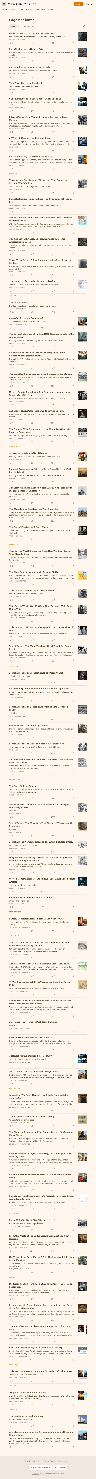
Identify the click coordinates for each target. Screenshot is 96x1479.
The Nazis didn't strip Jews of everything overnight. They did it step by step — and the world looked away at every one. (41, 613)
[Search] (84, 26)
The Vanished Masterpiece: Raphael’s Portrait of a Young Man (40, 1328)
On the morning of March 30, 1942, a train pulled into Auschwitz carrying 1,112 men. (40, 558)
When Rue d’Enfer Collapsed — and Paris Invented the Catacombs (38, 1097)
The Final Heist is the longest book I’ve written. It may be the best (37, 36)
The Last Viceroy (18, 302)
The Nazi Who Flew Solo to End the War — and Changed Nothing (37, 398)
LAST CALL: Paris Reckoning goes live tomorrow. (30, 186)
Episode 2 (13, 713)
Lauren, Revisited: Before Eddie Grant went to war (36, 918)
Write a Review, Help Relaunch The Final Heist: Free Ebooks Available (42, 880)
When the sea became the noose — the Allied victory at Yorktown (37, 988)
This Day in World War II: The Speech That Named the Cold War (41, 629)
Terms (53, 1461)
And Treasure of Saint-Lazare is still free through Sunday (33, 70)
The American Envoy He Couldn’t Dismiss (26, 593)
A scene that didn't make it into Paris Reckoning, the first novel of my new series (40, 103)
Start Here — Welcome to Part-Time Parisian (33, 1021)
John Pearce (20, 40)
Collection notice (64, 1461)
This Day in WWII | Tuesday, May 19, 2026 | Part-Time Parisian (36, 340)
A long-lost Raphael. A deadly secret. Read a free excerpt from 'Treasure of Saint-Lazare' (40, 1002)
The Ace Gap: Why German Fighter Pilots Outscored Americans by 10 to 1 (37, 240)
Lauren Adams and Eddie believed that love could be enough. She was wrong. (39, 923)
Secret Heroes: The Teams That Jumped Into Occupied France (38, 708)
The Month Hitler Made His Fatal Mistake (32, 281)
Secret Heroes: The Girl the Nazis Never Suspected (36, 743)
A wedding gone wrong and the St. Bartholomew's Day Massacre (37, 1202)
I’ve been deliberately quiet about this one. (27, 321)
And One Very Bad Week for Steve (23, 86)
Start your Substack (41, 1467)
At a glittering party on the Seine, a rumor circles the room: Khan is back (41, 1433)
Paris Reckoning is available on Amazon (31, 156)
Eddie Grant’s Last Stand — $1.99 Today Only (33, 33)
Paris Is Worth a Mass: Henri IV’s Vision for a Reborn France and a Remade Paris (41, 1197)
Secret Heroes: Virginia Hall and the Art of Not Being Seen (41, 841)
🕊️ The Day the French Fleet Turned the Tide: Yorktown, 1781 (39, 983)
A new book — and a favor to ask (26, 318)
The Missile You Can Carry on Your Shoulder (33, 508)
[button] (4, 9)
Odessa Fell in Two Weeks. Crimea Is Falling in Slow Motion (38, 118)
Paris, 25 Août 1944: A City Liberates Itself (32, 1220)
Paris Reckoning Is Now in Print (26, 49)
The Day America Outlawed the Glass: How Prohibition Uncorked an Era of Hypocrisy (39, 944)
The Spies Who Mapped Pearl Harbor (29, 527)
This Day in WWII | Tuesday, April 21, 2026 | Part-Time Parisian (36, 475)
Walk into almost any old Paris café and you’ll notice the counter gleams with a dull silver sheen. (40, 378)
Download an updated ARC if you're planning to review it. (33, 205)
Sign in (89, 4)
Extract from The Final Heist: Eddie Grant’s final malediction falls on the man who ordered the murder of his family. (41, 1397)
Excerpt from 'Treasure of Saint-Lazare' (30, 1037)
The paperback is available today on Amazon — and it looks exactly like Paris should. (42, 53)
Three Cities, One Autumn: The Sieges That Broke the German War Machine (38, 182)
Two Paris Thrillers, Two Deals (26, 83)
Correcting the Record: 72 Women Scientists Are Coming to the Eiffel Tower (41, 761)
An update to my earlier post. (21, 1120)
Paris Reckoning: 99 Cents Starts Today (30, 67)
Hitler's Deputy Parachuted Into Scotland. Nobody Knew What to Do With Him (39, 394)
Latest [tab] (13, 26)
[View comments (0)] (32, 42)
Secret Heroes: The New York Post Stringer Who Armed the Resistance (41, 825)
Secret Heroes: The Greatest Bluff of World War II (36, 672)
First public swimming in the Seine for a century (35, 1347)
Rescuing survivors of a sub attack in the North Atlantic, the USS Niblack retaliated (40, 495)
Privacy (46, 1461)
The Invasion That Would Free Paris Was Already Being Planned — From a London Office (41, 267)
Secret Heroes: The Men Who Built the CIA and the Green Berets (40, 647)
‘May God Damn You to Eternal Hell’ (28, 1392)
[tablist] (21, 26)
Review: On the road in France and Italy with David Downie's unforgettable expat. (37, 354)
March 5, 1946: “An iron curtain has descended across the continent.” (38, 633)
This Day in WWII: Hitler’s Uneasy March (32, 590)
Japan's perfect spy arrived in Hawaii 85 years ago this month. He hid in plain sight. (39, 531)
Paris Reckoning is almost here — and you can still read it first (40, 200)
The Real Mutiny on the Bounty (26, 1416)
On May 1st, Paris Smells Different (28, 453)
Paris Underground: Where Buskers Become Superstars (39, 688)
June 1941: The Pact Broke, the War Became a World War (33, 284)
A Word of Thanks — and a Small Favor (30, 138)
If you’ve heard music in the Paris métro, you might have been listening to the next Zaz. (41, 693)
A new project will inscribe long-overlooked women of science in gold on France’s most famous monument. (40, 766)
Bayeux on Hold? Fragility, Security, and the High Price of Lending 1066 (40, 1155)
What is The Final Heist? (19, 901)
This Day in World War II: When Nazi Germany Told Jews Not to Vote (40, 608)
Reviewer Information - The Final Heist (31, 897)
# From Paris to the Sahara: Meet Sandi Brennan (35, 98)
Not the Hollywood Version (20, 1419)
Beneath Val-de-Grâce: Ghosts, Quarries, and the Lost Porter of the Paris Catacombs (41, 1307)
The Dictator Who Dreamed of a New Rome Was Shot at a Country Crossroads (40, 430)
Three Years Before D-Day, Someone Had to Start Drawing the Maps (40, 261)
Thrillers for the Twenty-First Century (30, 1055)
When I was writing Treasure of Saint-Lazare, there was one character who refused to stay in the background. (41, 790)
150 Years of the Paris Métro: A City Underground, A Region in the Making (41, 1259)
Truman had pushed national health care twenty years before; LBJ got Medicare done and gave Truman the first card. (38, 1291)
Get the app (60, 1467)
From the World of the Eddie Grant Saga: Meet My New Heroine (39, 1237)
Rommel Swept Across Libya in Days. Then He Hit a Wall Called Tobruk (40, 470)
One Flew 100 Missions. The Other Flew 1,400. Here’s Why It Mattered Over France (41, 246)
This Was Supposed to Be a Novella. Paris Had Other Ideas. (41, 1371)
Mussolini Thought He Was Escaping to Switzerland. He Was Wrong (38, 435)
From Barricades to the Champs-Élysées (26, 1223)
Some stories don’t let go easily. (22, 885)
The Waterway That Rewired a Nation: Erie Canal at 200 (39, 963)
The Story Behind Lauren (23, 786)
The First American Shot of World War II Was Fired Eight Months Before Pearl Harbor (40, 489)
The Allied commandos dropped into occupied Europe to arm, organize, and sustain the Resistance (41, 730)
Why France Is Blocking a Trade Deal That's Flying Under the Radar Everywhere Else (40, 859)
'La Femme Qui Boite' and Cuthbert (24, 845)
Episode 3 (13, 810)
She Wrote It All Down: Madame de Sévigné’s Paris (36, 410)
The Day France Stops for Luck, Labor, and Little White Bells (34, 456)
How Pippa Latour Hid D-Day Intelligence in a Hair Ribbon (34, 747)
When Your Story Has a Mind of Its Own (26, 1374)
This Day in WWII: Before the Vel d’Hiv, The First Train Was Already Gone (39, 552)
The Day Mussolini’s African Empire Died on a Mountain (33, 306)
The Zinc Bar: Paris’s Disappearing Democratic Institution (40, 373)
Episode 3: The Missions (19, 676)
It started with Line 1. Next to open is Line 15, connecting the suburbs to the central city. (41, 1264)
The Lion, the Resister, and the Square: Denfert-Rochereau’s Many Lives (41, 1134)
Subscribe (78, 4)
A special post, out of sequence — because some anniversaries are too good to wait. (41, 415)
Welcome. (13, 1025)
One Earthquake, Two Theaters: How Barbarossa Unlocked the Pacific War (40, 219)
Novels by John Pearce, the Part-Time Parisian (28, 1059)
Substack (35, 1473)
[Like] (10, 1031)
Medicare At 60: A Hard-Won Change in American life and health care (40, 1285)
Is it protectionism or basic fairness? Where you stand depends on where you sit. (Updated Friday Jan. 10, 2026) (40, 865)
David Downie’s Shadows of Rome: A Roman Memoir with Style (40, 1176)
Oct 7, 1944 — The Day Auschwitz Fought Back (33, 1071)
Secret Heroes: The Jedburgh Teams (28, 725)
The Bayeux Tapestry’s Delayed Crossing (31, 1116)
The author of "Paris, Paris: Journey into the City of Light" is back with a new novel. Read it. (41, 360)
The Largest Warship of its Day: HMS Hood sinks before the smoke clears (41, 335)
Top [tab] (19, 26)
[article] (48, 38)
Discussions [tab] (28, 26)
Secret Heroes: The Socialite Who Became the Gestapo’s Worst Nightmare (39, 806)
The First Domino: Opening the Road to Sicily (33, 572)
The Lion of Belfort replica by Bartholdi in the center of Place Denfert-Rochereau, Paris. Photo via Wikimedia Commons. (38, 1139)
